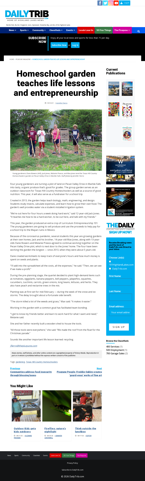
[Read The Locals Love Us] (113, 109)
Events (69, 30)
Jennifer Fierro (61, 103)
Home (11, 59)
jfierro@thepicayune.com (23, 345)
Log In (75, 45)
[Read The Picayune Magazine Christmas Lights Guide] (127, 133)
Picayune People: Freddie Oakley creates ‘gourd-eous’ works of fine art (79, 372)
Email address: (116, 306)
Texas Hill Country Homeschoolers (42, 362)
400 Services (112, 346)
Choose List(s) (116, 257)
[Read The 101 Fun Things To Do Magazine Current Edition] (127, 88)
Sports (23, 30)
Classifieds (54, 30)
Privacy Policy (72, 463)
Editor (88, 436)
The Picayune (121, 30)
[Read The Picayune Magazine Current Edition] (113, 88)
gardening (20, 362)
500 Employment (115, 350)
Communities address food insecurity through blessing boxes (31, 372)
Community (38, 30)
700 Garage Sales (115, 353)
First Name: (115, 276)
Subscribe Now (59, 45)
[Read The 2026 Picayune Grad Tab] (127, 111)
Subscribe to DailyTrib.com (72, 470)
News (11, 30)
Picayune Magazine (23, 59)
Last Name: (115, 291)
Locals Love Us (86, 30)
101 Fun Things (103, 30)
